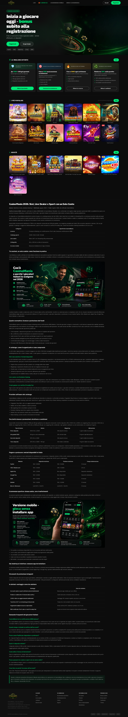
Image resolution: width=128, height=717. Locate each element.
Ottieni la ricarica (78, 88)
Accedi (106, 3)
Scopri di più (27, 44)
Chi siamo (81, 695)
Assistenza (81, 705)
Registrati (116, 3)
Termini (81, 698)
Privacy (81, 700)
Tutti (116, 59)
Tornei (102, 702)
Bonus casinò (103, 695)
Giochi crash (39, 702)
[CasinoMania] (11, 2)
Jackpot (38, 700)
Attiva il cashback (106, 88)
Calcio (58, 700)
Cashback (103, 700)
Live (34, 3)
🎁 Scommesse (43, 3)
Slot (37, 695)
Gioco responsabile (84, 702)
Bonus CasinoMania (73, 3)
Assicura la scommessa (50, 88)
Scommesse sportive (62, 695)
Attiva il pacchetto (22, 88)
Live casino (38, 698)
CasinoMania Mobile (57, 3)
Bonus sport (103, 698)
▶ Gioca (18, 113)
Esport (59, 702)
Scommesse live (61, 698)
